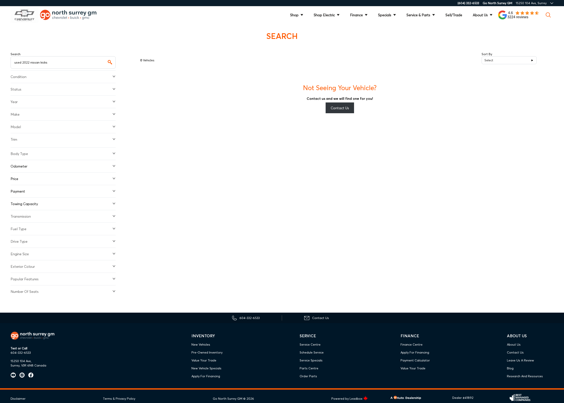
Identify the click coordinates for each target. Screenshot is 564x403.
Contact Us (340, 108)
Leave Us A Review (520, 360)
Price (14, 179)
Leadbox (356, 399)
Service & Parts (418, 15)
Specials (384, 15)
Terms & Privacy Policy (119, 399)
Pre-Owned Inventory (207, 352)
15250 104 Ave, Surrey (531, 3)
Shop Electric (324, 15)
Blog (510, 368)
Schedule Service (312, 352)
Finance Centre (412, 344)
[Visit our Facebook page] (29, 375)
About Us (480, 15)
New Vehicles (200, 344)
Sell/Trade (453, 15)
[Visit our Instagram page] (20, 375)
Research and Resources (525, 376)
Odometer (19, 166)
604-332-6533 (21, 353)
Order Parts (308, 376)
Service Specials (311, 360)
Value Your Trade (203, 360)
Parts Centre (309, 368)
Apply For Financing (205, 376)
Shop (294, 15)
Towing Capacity (24, 204)
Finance (356, 15)
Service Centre (310, 344)
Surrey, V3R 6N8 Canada (28, 365)
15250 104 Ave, (21, 361)
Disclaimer (18, 399)
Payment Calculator (415, 360)
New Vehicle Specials (206, 368)
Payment (18, 191)
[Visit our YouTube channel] (13, 375)
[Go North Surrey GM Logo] (71, 14)
